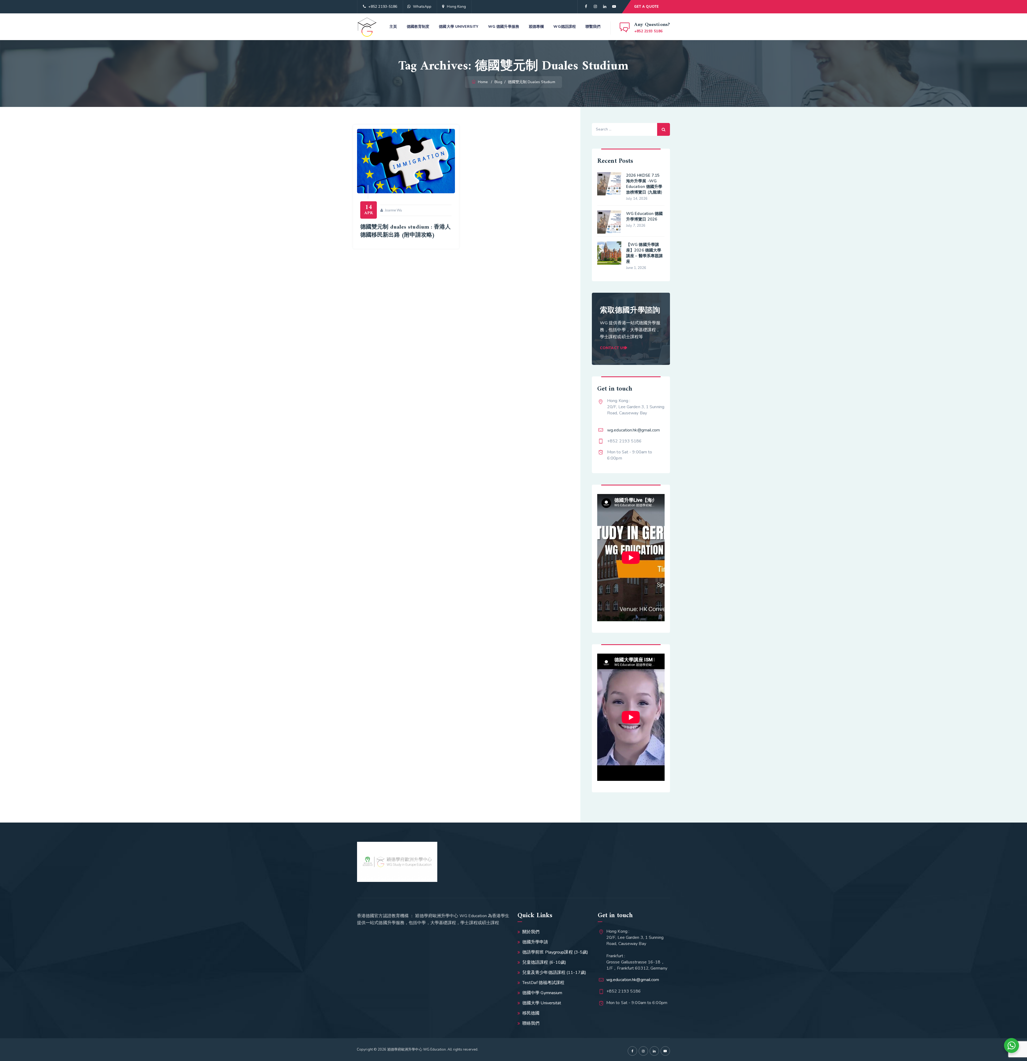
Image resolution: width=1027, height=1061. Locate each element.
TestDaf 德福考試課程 (543, 983)
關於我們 (530, 932)
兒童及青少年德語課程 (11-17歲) (554, 972)
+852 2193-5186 (382, 6)
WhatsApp (422, 6)
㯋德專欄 (536, 26)
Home (482, 81)
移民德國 (530, 1013)
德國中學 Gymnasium (542, 993)
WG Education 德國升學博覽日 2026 (644, 216)
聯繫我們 (592, 26)
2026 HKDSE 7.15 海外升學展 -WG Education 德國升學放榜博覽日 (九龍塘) (644, 184)
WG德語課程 (564, 26)
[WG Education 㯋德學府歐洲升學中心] (367, 26)
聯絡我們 (530, 1023)
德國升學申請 (535, 942)
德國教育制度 (418, 26)
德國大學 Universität (541, 1003)
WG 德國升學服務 (503, 26)
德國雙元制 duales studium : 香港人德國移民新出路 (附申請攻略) (405, 231)
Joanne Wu (393, 210)
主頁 (393, 26)
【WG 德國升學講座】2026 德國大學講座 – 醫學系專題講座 (644, 253)
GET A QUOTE (646, 6)
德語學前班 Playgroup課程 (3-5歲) (555, 952)
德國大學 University (458, 26)
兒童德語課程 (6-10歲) (544, 962)
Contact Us (613, 347)
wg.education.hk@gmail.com (633, 430)
